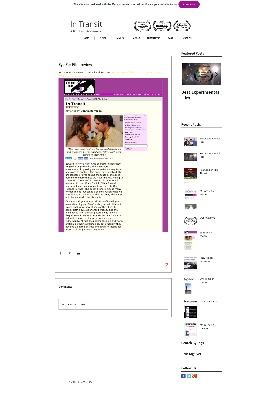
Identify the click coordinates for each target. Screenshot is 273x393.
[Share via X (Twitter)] (69, 253)
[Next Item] (216, 75)
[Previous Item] (187, 75)
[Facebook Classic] (183, 376)
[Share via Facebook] (60, 253)
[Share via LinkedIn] (78, 253)
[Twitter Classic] (189, 376)
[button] (119, 38)
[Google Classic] (194, 376)
